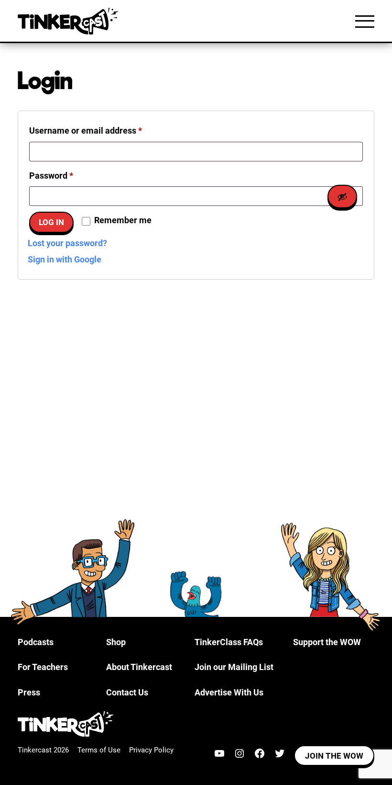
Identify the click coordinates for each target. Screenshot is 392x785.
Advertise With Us (229, 692)
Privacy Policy (151, 750)
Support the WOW (327, 642)
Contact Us (127, 692)
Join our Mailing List (234, 667)
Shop (116, 642)
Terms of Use (98, 750)
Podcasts (36, 642)
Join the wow (334, 756)
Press (29, 692)
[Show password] (342, 196)
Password (68, 175)
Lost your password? (67, 243)
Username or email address (102, 130)
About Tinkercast (139, 667)
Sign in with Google (64, 259)
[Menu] (364, 21)
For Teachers (43, 667)
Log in (51, 222)
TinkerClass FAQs (229, 642)
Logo (70, 21)
